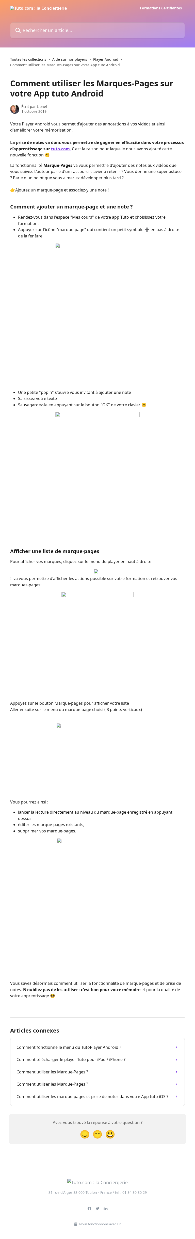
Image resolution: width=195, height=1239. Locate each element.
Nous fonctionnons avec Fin (100, 1224)
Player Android (105, 59)
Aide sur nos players (69, 59)
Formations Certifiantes (161, 8)
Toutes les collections (28, 59)
